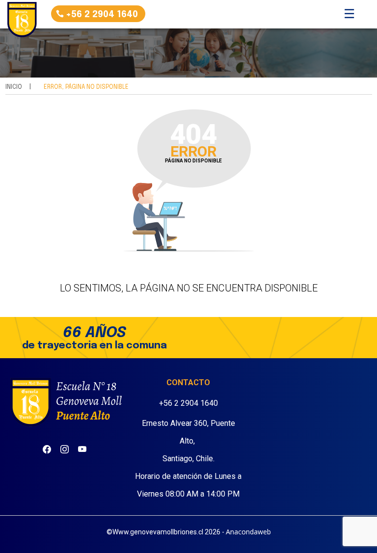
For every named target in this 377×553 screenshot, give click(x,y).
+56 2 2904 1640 (102, 14)
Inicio (13, 87)
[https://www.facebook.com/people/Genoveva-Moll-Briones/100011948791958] (47, 445)
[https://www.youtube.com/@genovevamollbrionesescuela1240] (82, 445)
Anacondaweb (248, 531)
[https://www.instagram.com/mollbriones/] (64, 445)
